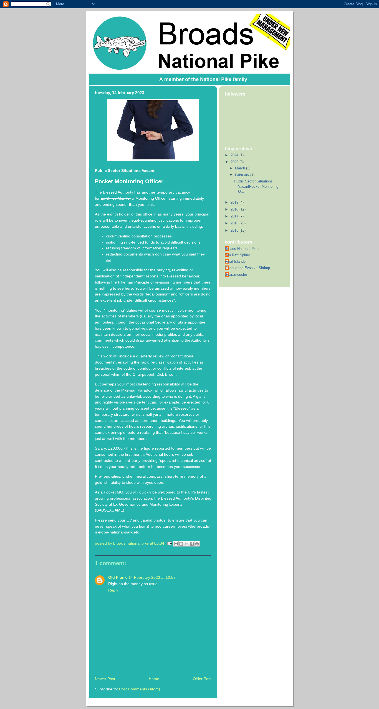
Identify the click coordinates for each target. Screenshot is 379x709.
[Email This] (176, 544)
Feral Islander (236, 261)
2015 (235, 230)
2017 (235, 216)
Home (154, 679)
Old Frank (117, 577)
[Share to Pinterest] (197, 544)
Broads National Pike (242, 249)
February (242, 175)
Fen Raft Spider (237, 255)
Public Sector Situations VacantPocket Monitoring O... (256, 186)
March (240, 168)
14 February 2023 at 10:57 (152, 577)
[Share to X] (186, 544)
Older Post (202, 679)
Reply (113, 590)
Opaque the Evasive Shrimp (247, 268)
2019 (235, 202)
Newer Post (105, 679)
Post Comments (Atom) (139, 689)
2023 (235, 162)
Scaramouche (236, 274)
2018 (235, 209)
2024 (235, 155)
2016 (235, 223)
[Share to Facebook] (191, 544)
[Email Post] (169, 543)
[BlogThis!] (181, 544)
